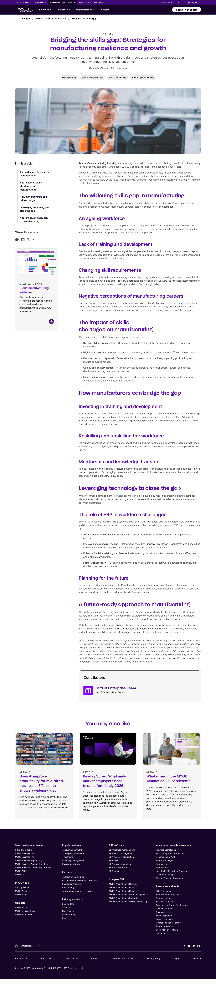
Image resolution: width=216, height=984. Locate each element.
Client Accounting (164, 874)
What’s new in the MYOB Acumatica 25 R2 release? (168, 778)
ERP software (116, 845)
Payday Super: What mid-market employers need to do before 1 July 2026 (104, 781)
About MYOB (21, 958)
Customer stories (164, 912)
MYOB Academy (164, 915)
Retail (64, 918)
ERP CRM (113, 860)
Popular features (71, 845)
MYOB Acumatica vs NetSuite (123, 884)
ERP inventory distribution (121, 857)
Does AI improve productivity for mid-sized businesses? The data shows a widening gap (41, 783)
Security (197, 958)
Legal (176, 958)
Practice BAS (162, 867)
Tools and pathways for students (171, 905)
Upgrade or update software (170, 922)
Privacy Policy (153, 958)
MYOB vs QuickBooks (25, 911)
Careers (95, 958)
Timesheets (67, 857)
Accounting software (72, 850)
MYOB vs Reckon (23, 914)
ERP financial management (122, 850)
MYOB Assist (21, 891)
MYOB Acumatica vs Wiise (121, 887)
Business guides (163, 898)
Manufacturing (69, 914)
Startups (66, 907)
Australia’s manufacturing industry (97, 163)
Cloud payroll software (73, 853)
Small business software (29, 845)
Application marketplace (74, 877)
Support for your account (168, 894)
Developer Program (71, 884)
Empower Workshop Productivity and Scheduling (173, 543)
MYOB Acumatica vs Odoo (121, 891)
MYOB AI (19, 874)
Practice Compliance (166, 850)
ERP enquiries (115, 871)
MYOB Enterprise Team (116, 688)
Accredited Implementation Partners (79, 880)
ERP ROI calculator (118, 867)
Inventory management (73, 860)
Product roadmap (164, 926)
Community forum (164, 908)
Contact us (161, 933)
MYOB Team (21, 894)
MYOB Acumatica (148, 521)
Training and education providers (78, 891)
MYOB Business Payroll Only (28, 860)
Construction (68, 911)
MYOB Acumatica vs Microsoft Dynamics (128, 894)
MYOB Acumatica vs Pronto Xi (123, 898)
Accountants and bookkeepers (173, 845)
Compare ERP (116, 879)
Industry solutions (72, 899)
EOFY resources (163, 891)
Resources (46, 958)
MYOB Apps (22, 882)
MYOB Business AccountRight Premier (33, 867)
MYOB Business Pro (24, 857)
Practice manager (164, 860)
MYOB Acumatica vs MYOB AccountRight (129, 901)
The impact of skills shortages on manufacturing (31, 186)
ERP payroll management (121, 853)
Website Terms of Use (122, 958)
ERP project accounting (120, 864)
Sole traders (68, 904)
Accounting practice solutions (170, 853)
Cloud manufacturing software (34, 290)
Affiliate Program (70, 887)
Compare (20, 902)
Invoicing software (71, 864)
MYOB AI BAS (21, 871)
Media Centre (71, 958)
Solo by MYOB (22, 887)
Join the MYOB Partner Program (171, 871)
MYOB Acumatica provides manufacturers (140, 628)
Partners (67, 872)
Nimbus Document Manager (169, 878)
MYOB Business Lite (24, 853)
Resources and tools (167, 886)
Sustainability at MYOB (167, 929)
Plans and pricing (23, 850)
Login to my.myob (164, 919)
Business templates (165, 901)
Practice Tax (162, 864)
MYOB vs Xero (22, 907)
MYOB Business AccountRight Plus (31, 864)
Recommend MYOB (165, 857)
